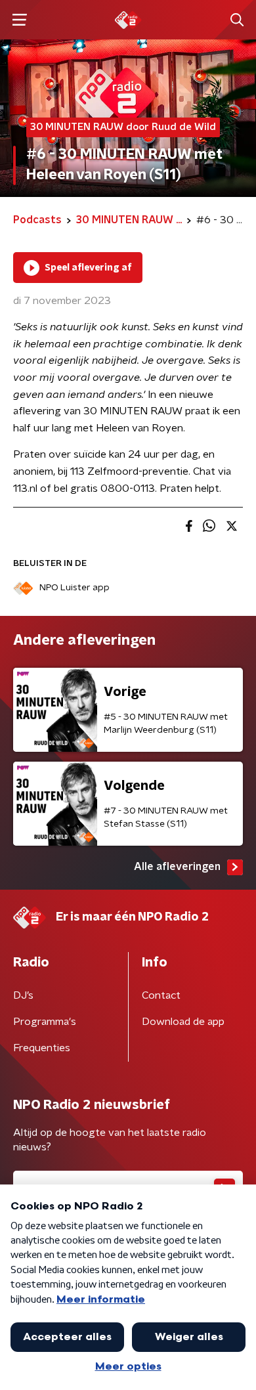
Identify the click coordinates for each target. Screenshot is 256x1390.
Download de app (183, 1021)
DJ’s (23, 995)
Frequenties (41, 1048)
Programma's (44, 1021)
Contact (161, 995)
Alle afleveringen (177, 866)
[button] (19, 20)
